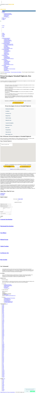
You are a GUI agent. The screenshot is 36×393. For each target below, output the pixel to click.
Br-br (3, 311)
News (3, 17)
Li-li (3, 340)
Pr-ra (3, 355)
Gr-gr (3, 328)
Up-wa (3, 370)
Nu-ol (3, 350)
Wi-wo (3, 375)
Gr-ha (3, 329)
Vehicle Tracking (6, 15)
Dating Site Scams (7, 41)
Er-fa (3, 324)
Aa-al (7, 303)
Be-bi (3, 308)
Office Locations (6, 66)
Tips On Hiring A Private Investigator (9, 68)
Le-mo (3, 384)
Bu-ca (3, 313)
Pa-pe (3, 352)
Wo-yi (3, 390)
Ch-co (3, 316)
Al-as (3, 304)
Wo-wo (3, 376)
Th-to (3, 367)
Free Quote (5, 69)
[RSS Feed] (19, 31)
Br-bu (3, 312)
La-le (3, 338)
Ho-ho (3, 334)
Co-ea (3, 381)
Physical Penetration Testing (8, 48)
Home (3, 33)
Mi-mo (3, 346)
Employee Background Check (8, 44)
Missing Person (8, 115)
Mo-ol (3, 385)
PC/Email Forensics (7, 57)
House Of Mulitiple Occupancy (8, 64)
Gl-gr (3, 327)
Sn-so (3, 361)
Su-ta (3, 365)
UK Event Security (7, 300)
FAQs (3, 35)
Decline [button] (27, 391)
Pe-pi (3, 353)
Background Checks (7, 42)
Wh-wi (3, 374)
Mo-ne (3, 347)
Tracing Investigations (5, 49)
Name (1, 203)
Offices (3, 25)
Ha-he (3, 331)
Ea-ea (3, 322)
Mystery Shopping (7, 47)
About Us (3, 11)
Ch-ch (3, 315)
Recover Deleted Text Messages (9, 58)
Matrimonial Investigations (8, 14)
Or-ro (3, 386)
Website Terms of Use (3, 392)
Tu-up (3, 369)
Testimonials (4, 18)
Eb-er (3, 323)
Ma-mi (3, 344)
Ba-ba (3, 306)
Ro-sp (3, 387)
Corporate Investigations (7, 13)
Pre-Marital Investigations (8, 40)
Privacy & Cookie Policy (11, 392)
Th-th (3, 366)
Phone (1, 205)
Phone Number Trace (9, 134)
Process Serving (6, 62)
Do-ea (3, 321)
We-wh (3, 373)
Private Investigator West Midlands (16, 72)
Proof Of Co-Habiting (7, 39)
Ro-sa (3, 358)
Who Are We (4, 65)
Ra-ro (3, 356)
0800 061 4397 (6, 294)
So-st (3, 362)
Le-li (3, 339)
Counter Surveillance (7, 61)
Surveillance (6, 45)
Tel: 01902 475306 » (18, 102)
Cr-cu (3, 319)
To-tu (3, 368)
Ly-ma (3, 343)
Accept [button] (32, 391)
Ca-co (3, 380)
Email (1, 204)
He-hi (3, 332)
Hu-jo (3, 336)
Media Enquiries (6, 70)
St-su (3, 364)
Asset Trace (6, 52)
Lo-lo (3, 342)
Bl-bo (3, 309)
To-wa (3, 388)
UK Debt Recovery (7, 298)
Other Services (4, 59)
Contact (3, 19)
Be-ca (3, 379)
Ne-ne (3, 348)
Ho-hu (3, 335)
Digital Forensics (4, 55)
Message (1, 211)
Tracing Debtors (6, 51)
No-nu (3, 349)
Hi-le (3, 383)
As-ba (3, 305)
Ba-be (3, 307)
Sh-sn (3, 360)
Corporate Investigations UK (8, 301)
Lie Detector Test (6, 16)
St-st (3, 363)
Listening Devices (6, 56)
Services (3, 12)
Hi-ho (3, 333)
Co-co (3, 317)
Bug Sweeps (7, 127)
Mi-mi (3, 345)
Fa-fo (3, 325)
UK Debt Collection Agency (8, 302)
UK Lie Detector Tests (7, 299)
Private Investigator (7, 72)
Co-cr (3, 318)
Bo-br (3, 310)
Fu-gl (3, 326)
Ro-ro (3, 357)
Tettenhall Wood (2, 193)
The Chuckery (2, 194)
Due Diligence (6, 46)
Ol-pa (3, 351)
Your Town (2, 206)
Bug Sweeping (3, 259)
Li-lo (3, 341)
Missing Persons (6, 53)
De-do (3, 320)
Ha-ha (3, 330)
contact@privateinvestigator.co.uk (10, 295)
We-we (3, 372)
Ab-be (4, 378)
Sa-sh (3, 359)
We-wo (3, 389)
